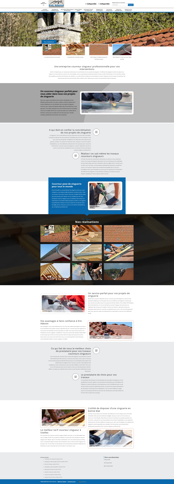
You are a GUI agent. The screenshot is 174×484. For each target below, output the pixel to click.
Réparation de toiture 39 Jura (99, 10)
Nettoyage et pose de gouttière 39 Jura (88, 10)
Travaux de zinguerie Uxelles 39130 (53, 474)
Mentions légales (62, 481)
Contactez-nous (71, 481)
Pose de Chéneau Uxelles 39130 (52, 464)
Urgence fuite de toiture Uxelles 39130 (53, 477)
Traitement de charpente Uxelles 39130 (53, 459)
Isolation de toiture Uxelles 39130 (52, 472)
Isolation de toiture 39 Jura (109, 10)
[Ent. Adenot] (56, 4)
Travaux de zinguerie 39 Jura (118, 10)
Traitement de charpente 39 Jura (55, 10)
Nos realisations (49, 42)
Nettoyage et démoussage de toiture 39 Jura (67, 10)
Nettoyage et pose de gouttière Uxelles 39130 (55, 466)
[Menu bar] (43, 5)
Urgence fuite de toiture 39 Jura (128, 10)
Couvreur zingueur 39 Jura (45, 10)
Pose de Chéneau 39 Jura (78, 10)
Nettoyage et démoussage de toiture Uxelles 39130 (56, 461)
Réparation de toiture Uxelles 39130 (53, 469)
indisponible (91, 4)
